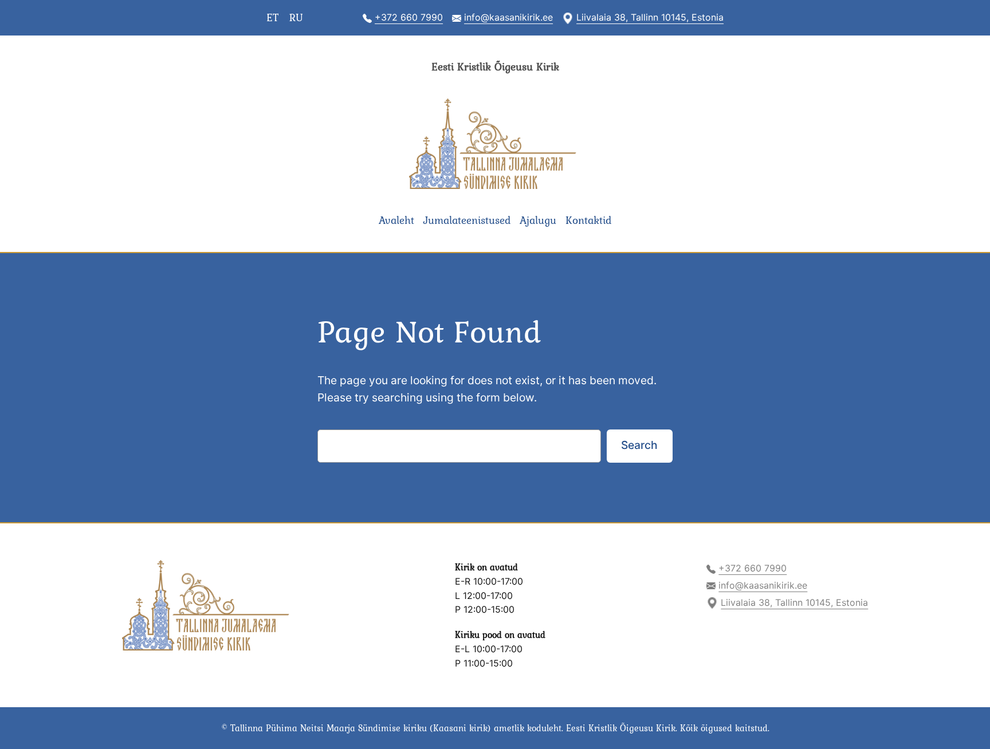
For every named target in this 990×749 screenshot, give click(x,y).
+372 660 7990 (409, 17)
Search (639, 445)
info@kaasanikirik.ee (508, 17)
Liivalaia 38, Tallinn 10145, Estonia (650, 17)
